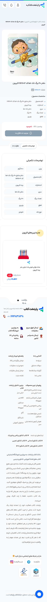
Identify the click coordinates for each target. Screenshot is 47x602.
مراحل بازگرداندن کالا (17, 360)
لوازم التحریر (33, 22)
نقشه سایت (20, 375)
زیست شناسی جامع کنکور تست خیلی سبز (32, 391)
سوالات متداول (36, 365)
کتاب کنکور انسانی (34, 440)
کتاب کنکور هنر (35, 446)
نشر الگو (21, 417)
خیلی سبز (20, 392)
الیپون (26, 22)
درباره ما (38, 360)
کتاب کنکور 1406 (22, 446)
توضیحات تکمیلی (28, 146)
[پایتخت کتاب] (35, 5)
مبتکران (21, 402)
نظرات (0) (15, 146)
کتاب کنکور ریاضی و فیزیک (17, 435)
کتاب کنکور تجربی (18, 440)
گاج (22, 412)
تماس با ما (38, 375)
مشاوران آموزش (18, 422)
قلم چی (21, 397)
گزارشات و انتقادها (35, 370)
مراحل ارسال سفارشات (16, 370)
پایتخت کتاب (41, 22)
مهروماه (21, 407)
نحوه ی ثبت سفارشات (17, 365)
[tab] (28, 145)
